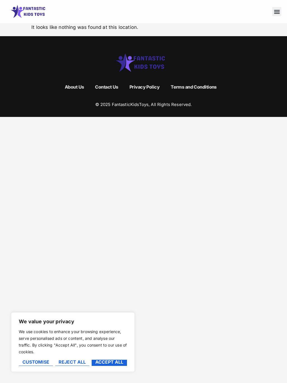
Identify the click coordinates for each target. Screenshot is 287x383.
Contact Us (106, 87)
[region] (73, 342)
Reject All (72, 362)
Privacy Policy (144, 87)
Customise (35, 362)
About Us (74, 87)
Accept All (109, 362)
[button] (276, 11)
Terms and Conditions (194, 87)
